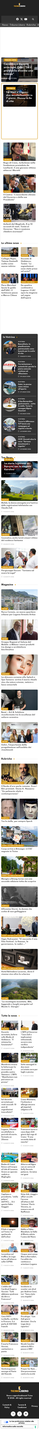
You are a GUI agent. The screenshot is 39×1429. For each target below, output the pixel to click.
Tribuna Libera (17, 25)
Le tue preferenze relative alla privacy (21, 1422)
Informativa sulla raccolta (13, 1426)
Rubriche (31, 25)
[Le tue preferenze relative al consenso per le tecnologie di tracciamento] (35, 1427)
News (5, 25)
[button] (13, 1413)
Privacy (35, 1406)
